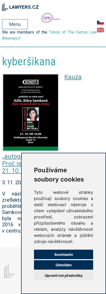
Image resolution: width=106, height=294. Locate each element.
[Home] (5, 6)
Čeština (100, 22)
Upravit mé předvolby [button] (64, 275)
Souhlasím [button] (63, 254)
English (100, 30)
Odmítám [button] (64, 265)
